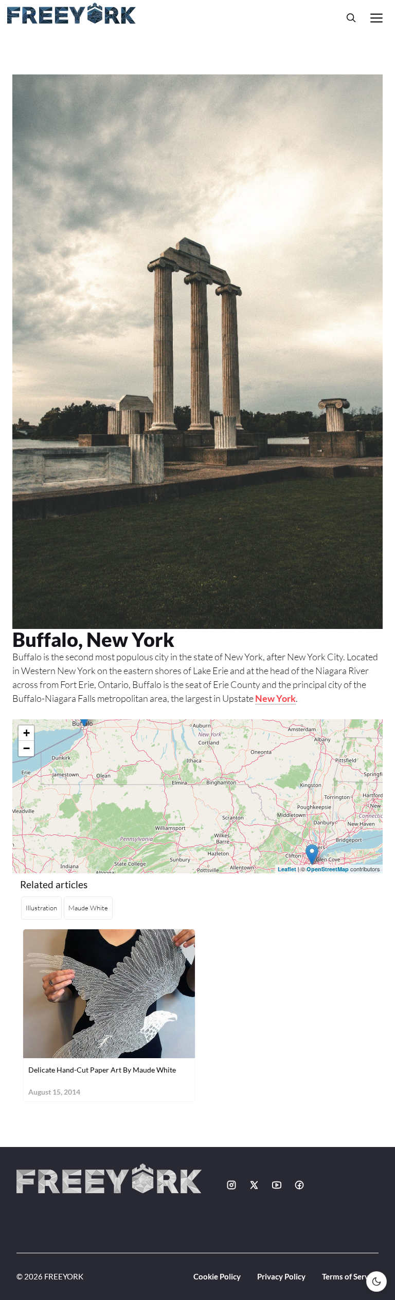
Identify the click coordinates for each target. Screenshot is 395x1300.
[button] (351, 18)
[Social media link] (231, 1185)
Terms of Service (350, 1276)
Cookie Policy (217, 1276)
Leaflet (287, 869)
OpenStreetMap (328, 869)
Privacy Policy (281, 1276)
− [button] (26, 748)
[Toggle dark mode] (376, 1281)
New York (275, 698)
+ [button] (26, 733)
